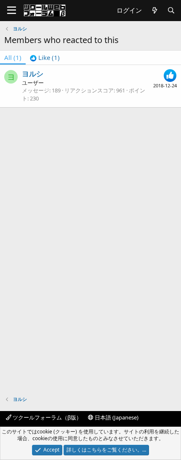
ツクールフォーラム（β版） (46, 417)
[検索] (171, 10)
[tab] (45, 58)
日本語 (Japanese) (115, 417)
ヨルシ (32, 73)
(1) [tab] (12, 57)
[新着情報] (154, 10)
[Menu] (11, 10)
